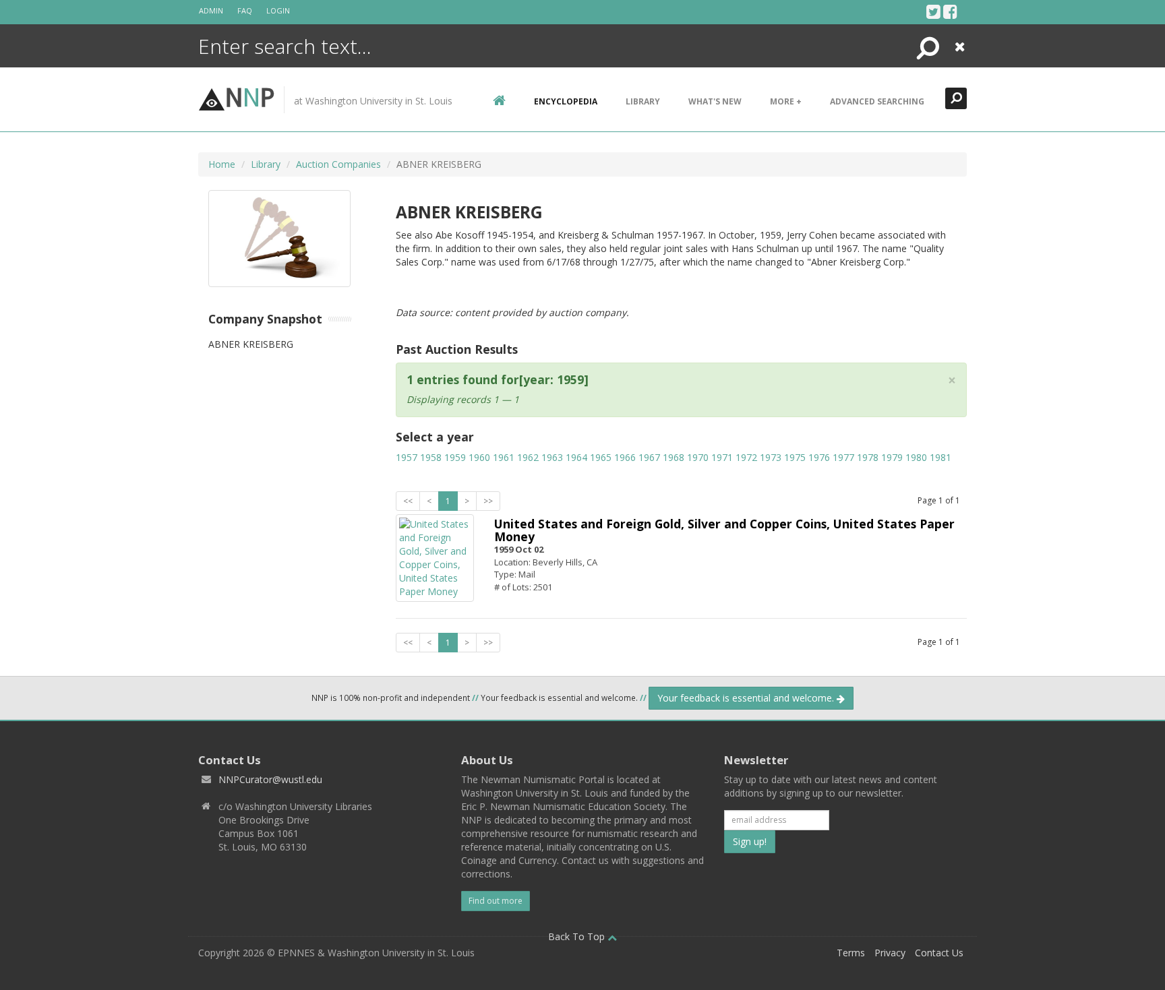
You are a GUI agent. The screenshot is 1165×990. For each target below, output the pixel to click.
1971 (722, 457)
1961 (503, 457)
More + (786, 101)
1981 (940, 457)
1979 (892, 457)
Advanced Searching (877, 101)
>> (488, 501)
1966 (625, 457)
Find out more (495, 900)
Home (221, 164)
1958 (431, 457)
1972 (746, 457)
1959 (455, 457)
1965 (600, 457)
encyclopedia (565, 101)
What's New (715, 101)
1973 (770, 457)
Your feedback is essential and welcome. (747, 697)
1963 (552, 457)
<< (408, 501)
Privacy (889, 952)
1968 (673, 457)
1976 (819, 457)
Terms (851, 952)
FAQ (244, 10)
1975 (795, 457)
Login (278, 10)
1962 (528, 457)
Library (643, 101)
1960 (479, 457)
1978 (867, 457)
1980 (916, 457)
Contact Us (939, 952)
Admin (211, 10)
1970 (698, 457)
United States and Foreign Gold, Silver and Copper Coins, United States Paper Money (724, 530)
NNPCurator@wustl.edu (270, 779)
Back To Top (577, 936)
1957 (406, 457)
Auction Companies (338, 164)
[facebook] (950, 11)
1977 (843, 457)
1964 (576, 457)
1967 (649, 457)
